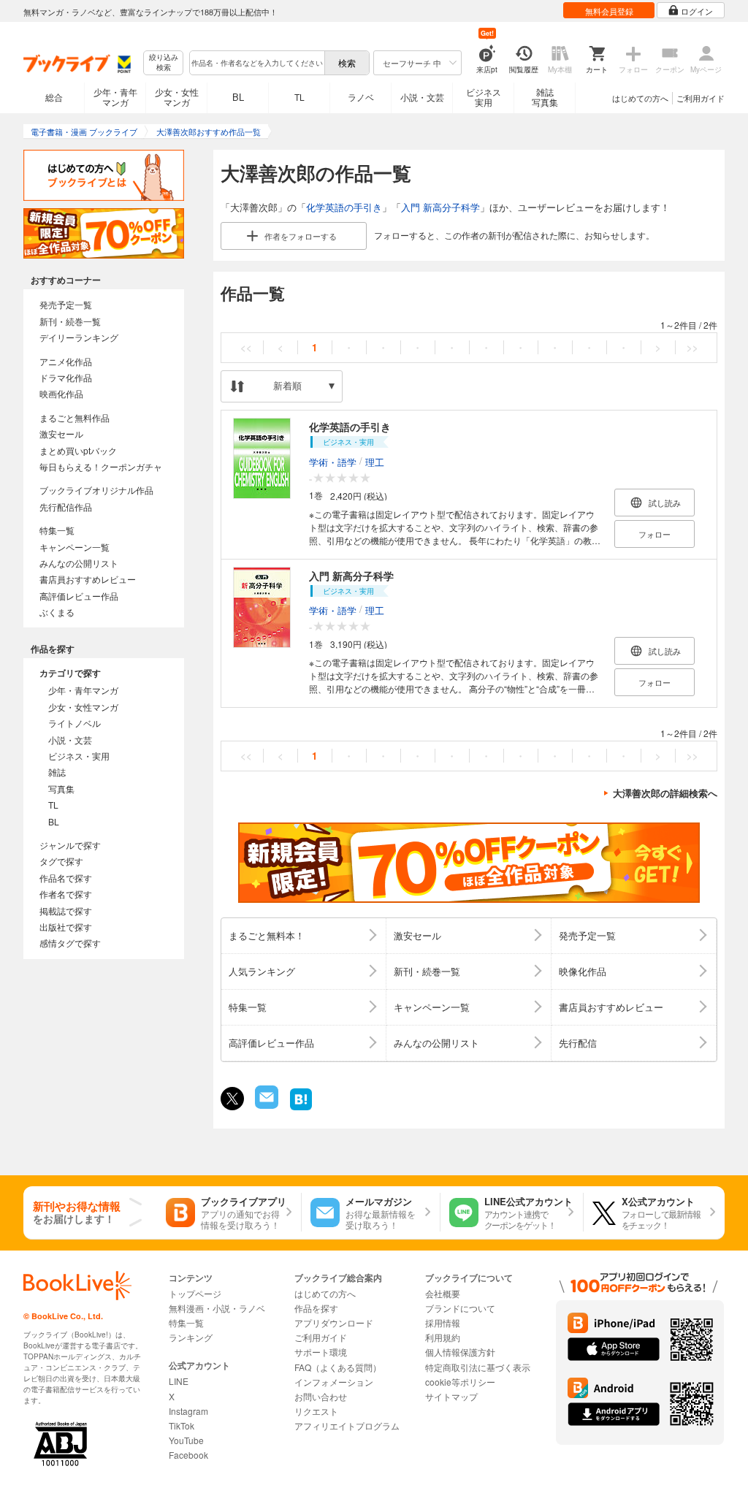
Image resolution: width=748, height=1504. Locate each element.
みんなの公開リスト (78, 563)
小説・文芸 (422, 97)
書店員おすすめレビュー (87, 579)
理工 (374, 461)
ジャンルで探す (70, 845)
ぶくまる (57, 612)
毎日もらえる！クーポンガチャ (100, 466)
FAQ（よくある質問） (337, 1367)
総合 (54, 97)
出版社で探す (65, 926)
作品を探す (316, 1308)
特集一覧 (57, 530)
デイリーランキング (78, 337)
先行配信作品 (65, 506)
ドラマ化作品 (65, 377)
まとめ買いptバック (78, 450)
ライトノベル (74, 723)
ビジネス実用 (483, 96)
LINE (178, 1381)
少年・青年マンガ (115, 96)
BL (238, 97)
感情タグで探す (70, 942)
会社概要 (442, 1293)
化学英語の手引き (344, 207)
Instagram (188, 1411)
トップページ (195, 1293)
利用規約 (442, 1337)
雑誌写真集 (545, 96)
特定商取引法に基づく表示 (477, 1367)
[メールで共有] (265, 1105)
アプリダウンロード (333, 1322)
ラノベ (361, 97)
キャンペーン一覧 (74, 547)
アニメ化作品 (65, 361)
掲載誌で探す (65, 910)
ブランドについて (460, 1308)
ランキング (191, 1337)
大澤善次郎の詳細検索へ (665, 793)
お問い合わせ (320, 1396)
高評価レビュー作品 (78, 595)
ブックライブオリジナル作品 (96, 490)
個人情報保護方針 (460, 1351)
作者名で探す (65, 893)
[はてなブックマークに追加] (301, 1108)
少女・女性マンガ (177, 96)
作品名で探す (65, 877)
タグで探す (61, 861)
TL (299, 97)
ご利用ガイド (700, 98)
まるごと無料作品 (74, 417)
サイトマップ (451, 1396)
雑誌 (57, 772)
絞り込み (163, 62)
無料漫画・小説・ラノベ (217, 1308)
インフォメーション (333, 1381)
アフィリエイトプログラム (347, 1425)
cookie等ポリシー (460, 1381)
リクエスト (316, 1411)
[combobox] (256, 63)
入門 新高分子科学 (440, 207)
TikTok (181, 1425)
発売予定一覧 (65, 304)
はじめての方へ (640, 98)
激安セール (61, 433)
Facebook (188, 1454)
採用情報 (442, 1322)
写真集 (61, 788)
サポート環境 (320, 1351)
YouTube (186, 1440)
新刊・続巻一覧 (70, 321)
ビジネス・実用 (79, 755)
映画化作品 (61, 393)
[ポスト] (232, 1098)
